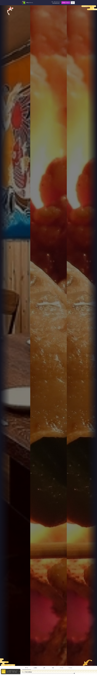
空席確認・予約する (66, 2)
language (73, 2)
